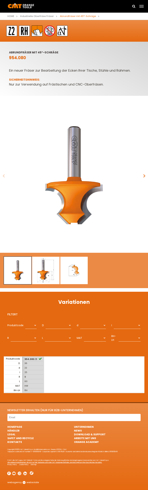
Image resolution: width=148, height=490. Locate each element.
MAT (79, 338)
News (78, 430)
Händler (13, 430)
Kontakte (14, 442)
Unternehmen (84, 427)
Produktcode (15, 325)
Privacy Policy (12, 465)
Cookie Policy (24, 465)
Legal (11, 434)
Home (10, 16)
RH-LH (113, 338)
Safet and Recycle (20, 438)
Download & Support (90, 434)
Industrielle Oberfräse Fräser (37, 16)
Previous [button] (3, 176)
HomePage (14, 427)
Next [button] (144, 176)
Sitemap (33, 465)
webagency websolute (23, 482)
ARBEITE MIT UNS (85, 438)
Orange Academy (86, 442)
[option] (74, 176)
